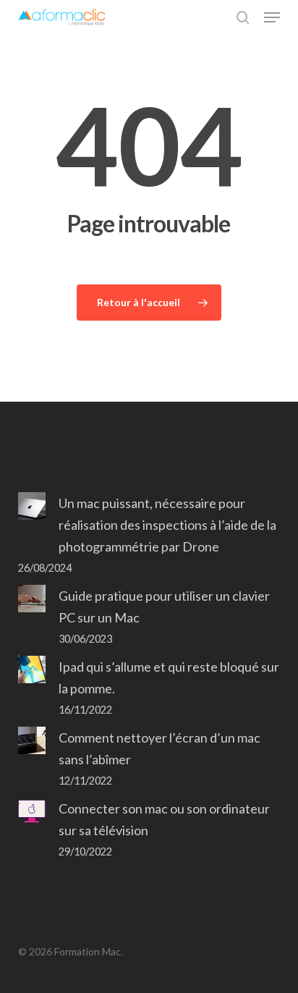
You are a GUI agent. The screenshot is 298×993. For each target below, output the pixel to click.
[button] (272, 17)
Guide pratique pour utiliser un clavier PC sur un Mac (164, 606)
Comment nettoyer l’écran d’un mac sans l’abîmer (159, 748)
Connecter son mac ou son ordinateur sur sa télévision (164, 819)
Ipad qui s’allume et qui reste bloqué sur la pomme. (169, 677)
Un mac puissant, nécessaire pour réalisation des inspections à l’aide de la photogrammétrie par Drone (167, 524)
